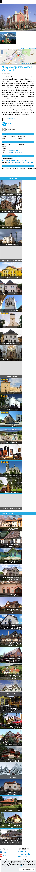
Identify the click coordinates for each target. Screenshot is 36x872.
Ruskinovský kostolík (11, 492)
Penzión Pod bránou (11, 840)
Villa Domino (12, 759)
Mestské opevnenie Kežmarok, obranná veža (12, 228)
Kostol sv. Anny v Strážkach (12, 426)
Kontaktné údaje (23, 851)
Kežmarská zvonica (12, 310)
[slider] (6, 73)
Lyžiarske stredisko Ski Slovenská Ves (12, 508)
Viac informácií (17, 866)
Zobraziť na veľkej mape (28, 48)
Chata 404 (12, 776)
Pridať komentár (11, 124)
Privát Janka (12, 675)
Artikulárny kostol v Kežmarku (11, 195)
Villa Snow (12, 626)
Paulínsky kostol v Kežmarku (12, 360)
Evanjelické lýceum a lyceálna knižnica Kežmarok (12, 211)
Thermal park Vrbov (12, 442)
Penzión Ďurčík (12, 642)
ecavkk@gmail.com (15, 150)
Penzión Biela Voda (12, 609)
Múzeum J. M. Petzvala (11, 459)
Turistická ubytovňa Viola (12, 659)
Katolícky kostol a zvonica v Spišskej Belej (12, 475)
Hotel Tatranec (12, 726)
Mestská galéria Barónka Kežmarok (12, 261)
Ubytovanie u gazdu (12, 545)
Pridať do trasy (11, 129)
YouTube (5, 856)
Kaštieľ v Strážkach (12, 409)
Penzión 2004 (11, 693)
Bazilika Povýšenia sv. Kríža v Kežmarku (12, 327)
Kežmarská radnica (12, 244)
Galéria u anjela (12, 376)
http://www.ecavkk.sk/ (16, 152)
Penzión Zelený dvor (12, 561)
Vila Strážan (12, 824)
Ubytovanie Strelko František (12, 578)
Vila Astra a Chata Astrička (11, 743)
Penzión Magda (12, 594)
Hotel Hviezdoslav (12, 528)
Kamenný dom (12, 809)
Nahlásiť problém (23, 856)
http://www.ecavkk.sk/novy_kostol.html (14, 160)
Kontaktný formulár (24, 854)
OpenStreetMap (25, 63)
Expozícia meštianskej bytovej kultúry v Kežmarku (12, 343)
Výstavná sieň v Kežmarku (11, 294)
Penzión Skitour (12, 708)
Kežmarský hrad (12, 393)
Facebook (5, 852)
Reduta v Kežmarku (12, 277)
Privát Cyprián (11, 792)
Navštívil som (11, 118)
